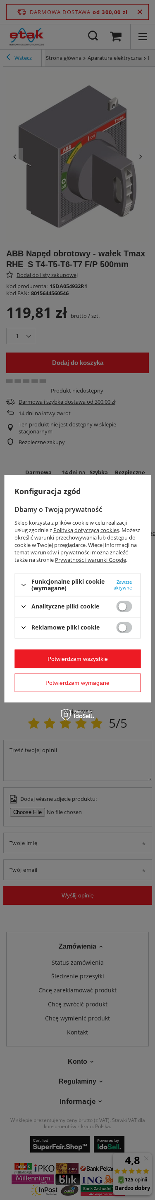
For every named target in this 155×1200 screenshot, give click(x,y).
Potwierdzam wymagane (77, 682)
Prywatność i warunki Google (90, 559)
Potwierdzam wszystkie (78, 659)
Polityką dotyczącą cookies (86, 530)
